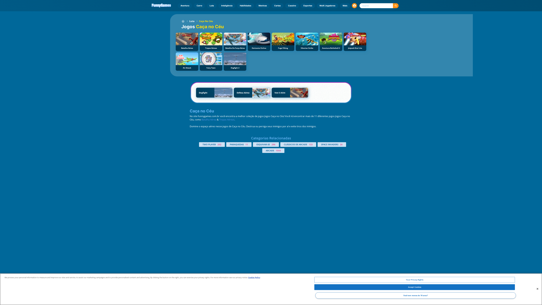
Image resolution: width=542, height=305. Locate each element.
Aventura (185, 5)
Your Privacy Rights (414, 279)
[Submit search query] (396, 5)
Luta (212, 5)
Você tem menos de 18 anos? (415, 295)
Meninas (263, 5)
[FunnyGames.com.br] (183, 21)
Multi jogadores (327, 5)
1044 (278, 150)
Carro (199, 5)
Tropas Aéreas (226, 119)
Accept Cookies (414, 287)
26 (341, 144)
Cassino (292, 5)
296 (273, 144)
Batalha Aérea (209, 119)
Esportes (307, 5)
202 (219, 144)
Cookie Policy (254, 277)
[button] (354, 5)
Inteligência (226, 5)
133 (311, 144)
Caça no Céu (206, 21)
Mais (345, 5)
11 (246, 144)
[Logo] (161, 5)
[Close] (537, 289)
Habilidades (245, 5)
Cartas (277, 5)
